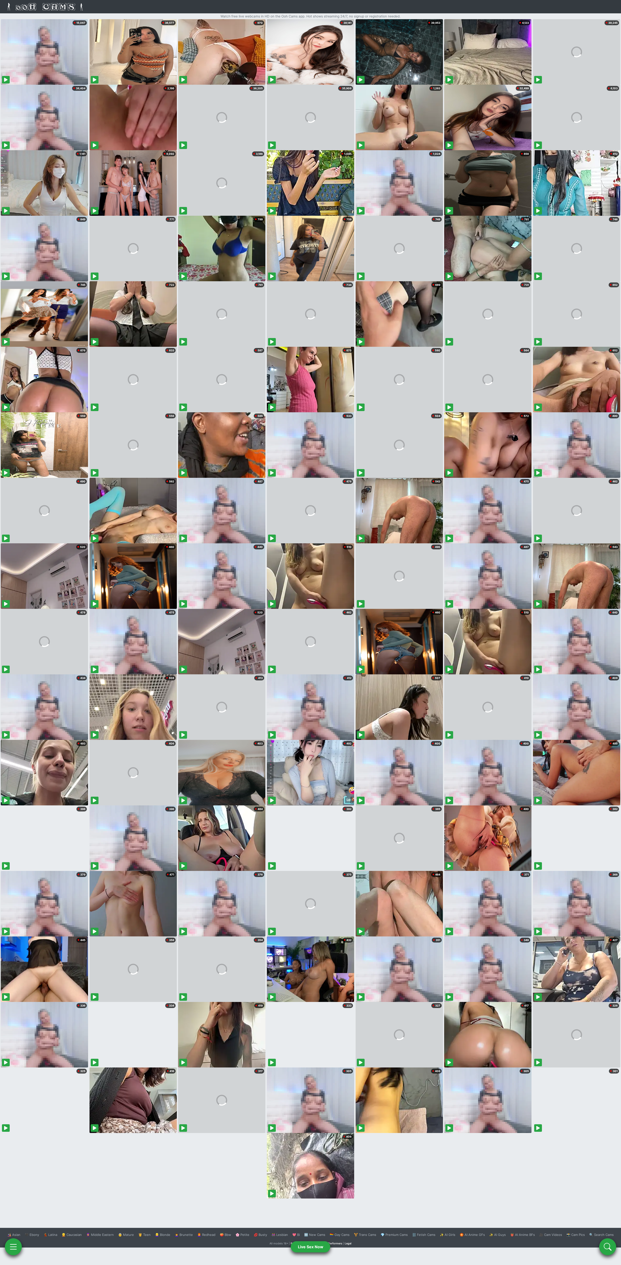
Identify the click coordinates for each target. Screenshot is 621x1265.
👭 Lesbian (279, 1235)
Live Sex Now (310, 1246)
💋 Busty (260, 1235)
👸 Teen (144, 1235)
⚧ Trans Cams (365, 1235)
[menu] (13, 1246)
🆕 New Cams (314, 1235)
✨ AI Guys (497, 1235)
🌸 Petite (242, 1235)
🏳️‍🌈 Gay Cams (340, 1235)
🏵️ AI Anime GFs (472, 1235)
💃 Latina (50, 1235)
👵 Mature (126, 1235)
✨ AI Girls (447, 1235)
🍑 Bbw (225, 1235)
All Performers (333, 1243)
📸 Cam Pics (575, 1235)
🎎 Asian (13, 1235)
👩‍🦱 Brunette (184, 1235)
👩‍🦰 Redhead (206, 1235)
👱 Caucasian (72, 1235)
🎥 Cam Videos (550, 1235)
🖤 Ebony (32, 1235)
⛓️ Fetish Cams (423, 1235)
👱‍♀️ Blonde (162, 1235)
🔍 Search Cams (601, 1235)
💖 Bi (296, 1235)
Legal (348, 1243)
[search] (607, 1246)
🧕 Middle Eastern (100, 1235)
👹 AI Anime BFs (522, 1235)
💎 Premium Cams (394, 1235)
